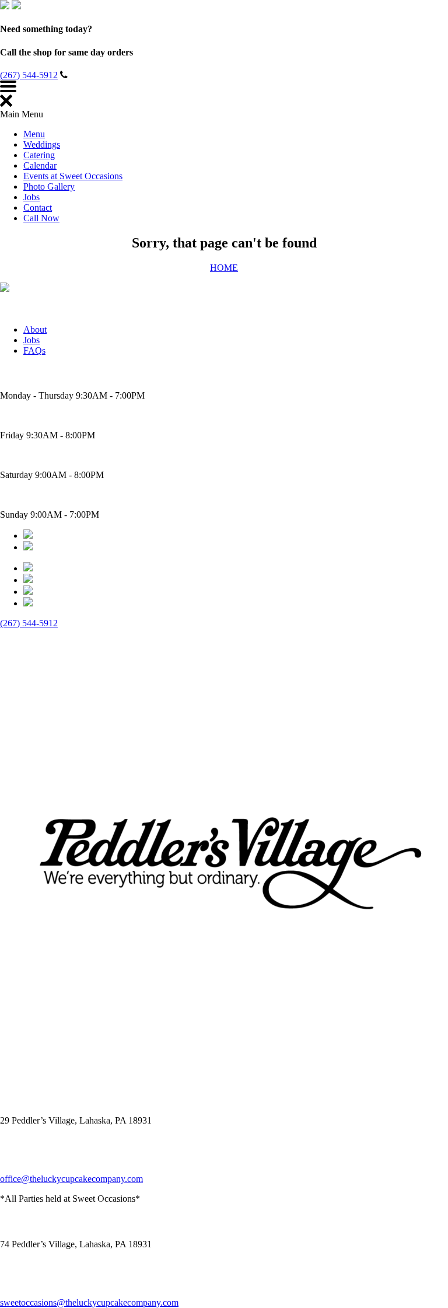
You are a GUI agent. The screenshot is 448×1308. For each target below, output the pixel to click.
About (35, 329)
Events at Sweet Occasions (73, 176)
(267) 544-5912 (29, 75)
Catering (39, 155)
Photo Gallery (49, 186)
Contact (37, 207)
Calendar (40, 165)
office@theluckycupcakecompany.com (71, 1179)
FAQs (34, 350)
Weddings (41, 144)
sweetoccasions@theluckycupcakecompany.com (89, 1302)
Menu (34, 134)
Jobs (31, 197)
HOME (224, 268)
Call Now (41, 218)
